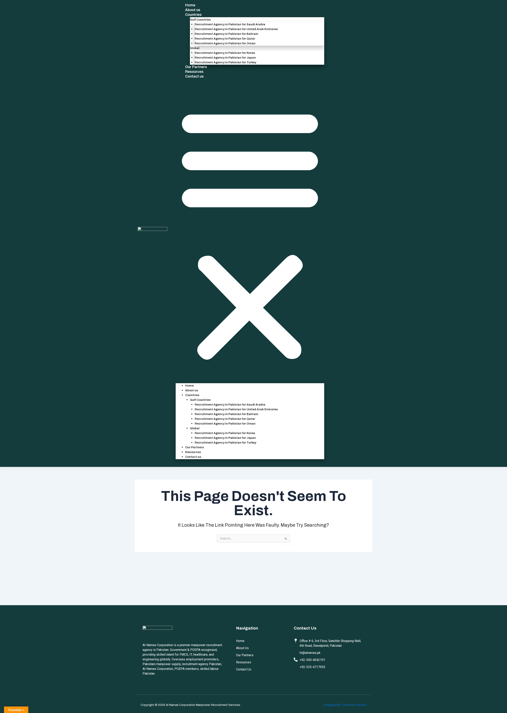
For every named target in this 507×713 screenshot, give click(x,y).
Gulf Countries (200, 19)
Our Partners (196, 67)
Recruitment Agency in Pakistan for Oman (225, 43)
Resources (194, 72)
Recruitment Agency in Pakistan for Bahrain (226, 33)
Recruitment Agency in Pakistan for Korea (225, 52)
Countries (193, 15)
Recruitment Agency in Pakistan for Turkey (225, 62)
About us (192, 10)
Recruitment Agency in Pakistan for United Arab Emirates (236, 29)
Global (194, 48)
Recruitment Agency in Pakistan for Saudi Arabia (230, 24)
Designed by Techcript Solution (344, 704)
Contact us (194, 76)
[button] (250, 233)
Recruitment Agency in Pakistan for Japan (225, 57)
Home (190, 5)
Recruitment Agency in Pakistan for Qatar (225, 38)
